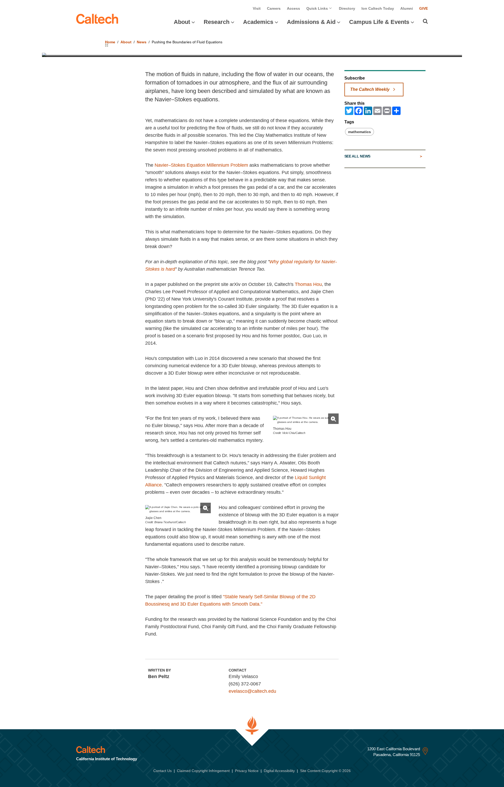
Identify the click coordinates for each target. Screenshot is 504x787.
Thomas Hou (308, 284)
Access (293, 8)
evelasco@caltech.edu (252, 691)
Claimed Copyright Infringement (203, 771)
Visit (257, 8)
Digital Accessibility (279, 771)
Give (423, 8)
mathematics (359, 132)
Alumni (406, 8)
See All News (357, 156)
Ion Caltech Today (377, 8)
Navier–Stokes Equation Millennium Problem (201, 165)
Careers (274, 8)
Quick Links (317, 8)
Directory (347, 8)
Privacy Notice (247, 771)
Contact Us (162, 771)
